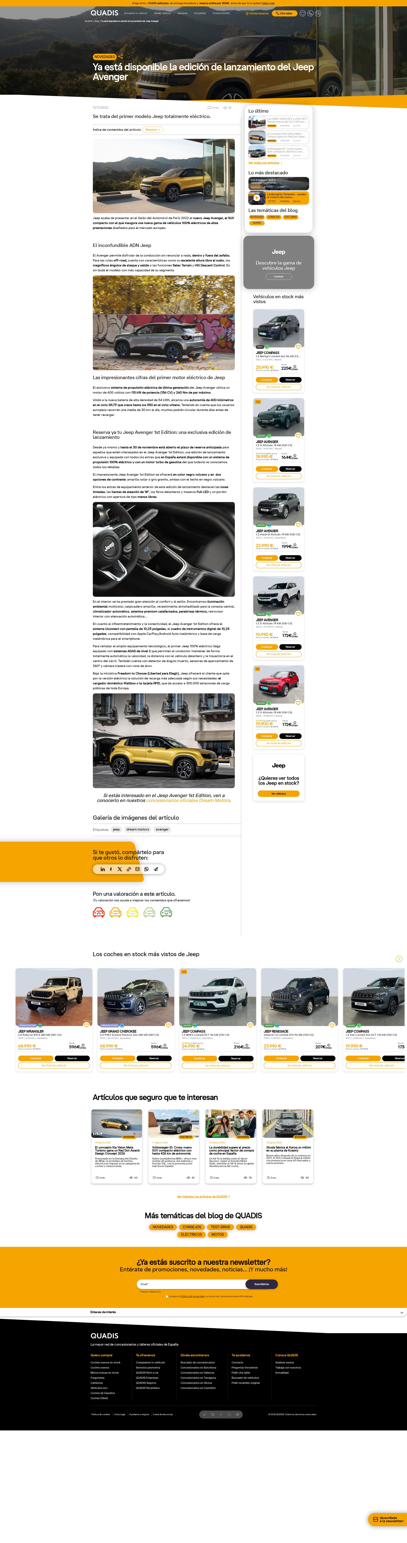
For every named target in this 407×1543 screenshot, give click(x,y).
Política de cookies (100, 1414)
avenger (162, 829)
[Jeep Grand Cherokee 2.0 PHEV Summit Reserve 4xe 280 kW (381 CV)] (135, 997)
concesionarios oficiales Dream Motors (188, 800)
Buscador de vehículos (245, 1377)
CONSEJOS (273, 217)
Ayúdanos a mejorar (139, 1414)
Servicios (182, 13)
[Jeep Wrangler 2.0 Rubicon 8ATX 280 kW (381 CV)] (54, 997)
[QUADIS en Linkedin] (213, 1414)
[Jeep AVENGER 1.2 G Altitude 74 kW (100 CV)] (278, 417)
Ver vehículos (279, 794)
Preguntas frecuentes (245, 1367)
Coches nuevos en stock (105, 1362)
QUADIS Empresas (147, 1377)
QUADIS (257, 223)
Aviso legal (119, 1414)
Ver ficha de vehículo (278, 387)
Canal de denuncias (163, 1414)
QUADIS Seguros (146, 1383)
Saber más (268, 3)
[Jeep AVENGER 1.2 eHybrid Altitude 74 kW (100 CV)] (278, 506)
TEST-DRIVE (290, 217)
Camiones (97, 1383)
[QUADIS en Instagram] (229, 1414)
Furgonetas (97, 1377)
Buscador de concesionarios (198, 1362)
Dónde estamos (259, 13)
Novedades (105, 57)
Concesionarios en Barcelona (198, 1367)
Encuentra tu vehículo (135, 13)
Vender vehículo (162, 13)
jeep (116, 829)
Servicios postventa (148, 1367)
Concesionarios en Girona (196, 1383)
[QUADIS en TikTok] (204, 1414)
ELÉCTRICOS (191, 1234)
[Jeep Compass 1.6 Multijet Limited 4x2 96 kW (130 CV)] (278, 328)
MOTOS (218, 1234)
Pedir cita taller (241, 1372)
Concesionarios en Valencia (197, 1372)
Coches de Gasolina (103, 1393)
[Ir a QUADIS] (104, 13)
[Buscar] (318, 13)
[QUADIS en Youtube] (237, 1414)
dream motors (138, 829)
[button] (399, 959)
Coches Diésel (99, 1398)
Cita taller (286, 13)
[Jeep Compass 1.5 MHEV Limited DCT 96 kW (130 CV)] (217, 997)
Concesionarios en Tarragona (198, 1377)
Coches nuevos (100, 1367)
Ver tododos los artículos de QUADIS (202, 1196)
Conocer (278, 276)
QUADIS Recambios (148, 1388)
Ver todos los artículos (263, 162)
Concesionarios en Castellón (198, 1388)
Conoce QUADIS (221, 13)
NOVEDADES (256, 217)
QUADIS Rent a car (147, 1372)
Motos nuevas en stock (105, 1372)
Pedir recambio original (246, 1383)
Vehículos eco (99, 1388)
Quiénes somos (284, 1362)
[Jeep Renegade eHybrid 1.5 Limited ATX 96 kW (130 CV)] (299, 997)
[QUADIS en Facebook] (221, 1414)
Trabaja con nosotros (288, 1367)
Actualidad (200, 13)
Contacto (237, 1362)
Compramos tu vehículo (150, 1362)
